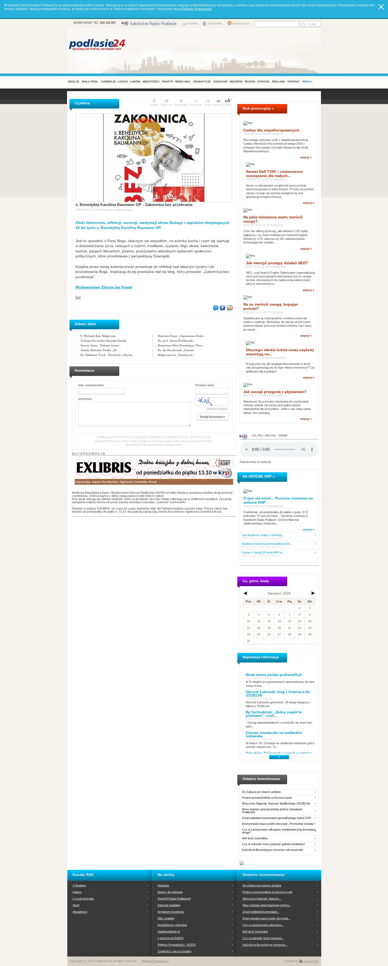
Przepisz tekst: (205, 385)
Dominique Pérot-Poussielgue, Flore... (181, 345)
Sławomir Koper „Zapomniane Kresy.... (182, 335)
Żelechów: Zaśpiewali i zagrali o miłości (278, 753)
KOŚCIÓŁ (264, 81)
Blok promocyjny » (258, 108)
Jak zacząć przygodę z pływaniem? (274, 392)
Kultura (77, 892)
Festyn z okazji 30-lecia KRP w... (263, 552)
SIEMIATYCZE (202, 81)
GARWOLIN (108, 81)
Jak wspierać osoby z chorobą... (263, 535)
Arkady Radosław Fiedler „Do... (100, 350)
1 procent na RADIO (171, 938)
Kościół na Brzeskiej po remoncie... (265, 944)
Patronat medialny (169, 905)
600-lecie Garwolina (254, 838)
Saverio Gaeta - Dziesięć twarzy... (101, 345)
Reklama (163, 885)
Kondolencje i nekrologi (172, 924)
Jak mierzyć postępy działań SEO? (277, 263)
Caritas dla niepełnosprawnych (271, 130)
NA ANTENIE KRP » (259, 476)
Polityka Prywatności (155, 961)
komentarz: (85, 398)
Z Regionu (79, 885)
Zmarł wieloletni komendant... (261, 911)
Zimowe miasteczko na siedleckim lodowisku (274, 734)
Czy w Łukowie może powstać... (263, 938)
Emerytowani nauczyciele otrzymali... (266, 918)
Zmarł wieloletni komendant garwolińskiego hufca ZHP (276, 818)
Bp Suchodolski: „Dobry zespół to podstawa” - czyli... (274, 714)
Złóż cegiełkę (166, 918)
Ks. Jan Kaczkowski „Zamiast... (177, 350)
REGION (250, 81)
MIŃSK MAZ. (183, 81)
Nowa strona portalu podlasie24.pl (274, 675)
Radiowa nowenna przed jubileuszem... (267, 543)
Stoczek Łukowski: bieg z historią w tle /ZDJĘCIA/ (278, 693)
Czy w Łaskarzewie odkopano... (263, 924)
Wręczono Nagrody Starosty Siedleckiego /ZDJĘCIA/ (276, 803)
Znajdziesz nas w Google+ (175, 951)
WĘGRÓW (236, 81)
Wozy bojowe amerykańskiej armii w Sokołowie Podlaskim (272, 811)
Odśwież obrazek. (217, 408)
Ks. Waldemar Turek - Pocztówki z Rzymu (107, 354)
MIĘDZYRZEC (151, 81)
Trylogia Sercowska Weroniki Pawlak (103, 340)
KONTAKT (293, 81)
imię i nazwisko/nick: (91, 385)
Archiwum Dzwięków (171, 911)
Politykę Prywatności (197, 9)
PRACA (306, 81)
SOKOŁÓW (220, 81)
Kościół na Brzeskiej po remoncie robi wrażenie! (272, 850)
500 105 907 (108, 22)
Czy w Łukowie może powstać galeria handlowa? (273, 844)
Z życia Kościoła (83, 898)
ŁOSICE (123, 81)
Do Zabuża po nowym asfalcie (261, 792)
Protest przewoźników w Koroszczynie (267, 797)
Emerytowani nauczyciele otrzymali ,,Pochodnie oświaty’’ (278, 823)
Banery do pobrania (170, 892)
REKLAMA (278, 81)
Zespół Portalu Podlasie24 (174, 898)
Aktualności (80, 911)
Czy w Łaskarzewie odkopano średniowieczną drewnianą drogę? (279, 831)
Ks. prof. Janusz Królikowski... (177, 340)
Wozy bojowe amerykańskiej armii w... (267, 905)
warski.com (311, 961)
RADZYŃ (167, 81)
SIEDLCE (73, 81)
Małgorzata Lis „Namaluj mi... (176, 354)
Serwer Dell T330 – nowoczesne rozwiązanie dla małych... (274, 173)
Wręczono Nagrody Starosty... (262, 898)
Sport (76, 905)
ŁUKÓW (135, 81)
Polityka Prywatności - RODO (177, 944)
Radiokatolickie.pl (169, 931)
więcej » (305, 157)
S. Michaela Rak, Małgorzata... (99, 335)
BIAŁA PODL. (90, 81)
